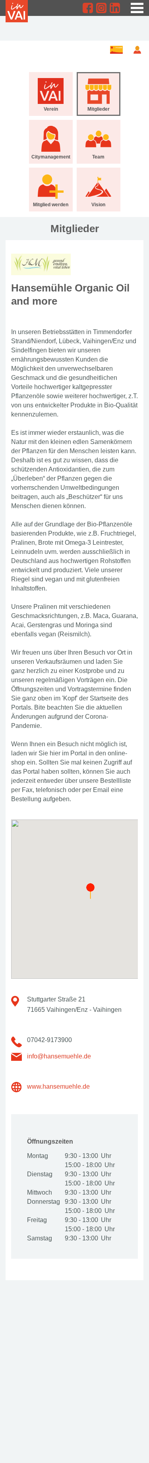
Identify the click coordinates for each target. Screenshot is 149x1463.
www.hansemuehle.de (58, 1086)
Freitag (37, 1220)
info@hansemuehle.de (59, 1056)
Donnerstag (43, 1201)
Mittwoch (39, 1192)
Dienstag (39, 1174)
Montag (37, 1155)
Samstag (39, 1238)
